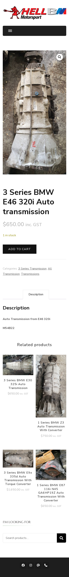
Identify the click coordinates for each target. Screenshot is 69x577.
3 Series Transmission (32, 269)
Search (61, 538)
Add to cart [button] (18, 369)
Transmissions (30, 274)
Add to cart (19, 249)
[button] (59, 57)
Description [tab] (36, 294)
